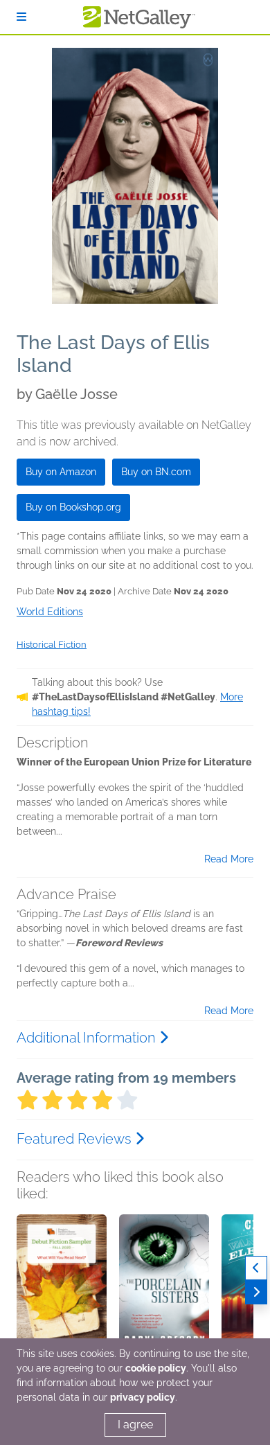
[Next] (256, 1292)
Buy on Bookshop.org (73, 507)
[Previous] (256, 1268)
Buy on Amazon (61, 471)
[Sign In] (21, 17)
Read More (228, 859)
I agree (135, 1424)
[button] (62, 1287)
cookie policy (155, 1368)
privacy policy (142, 1397)
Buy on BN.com (156, 471)
